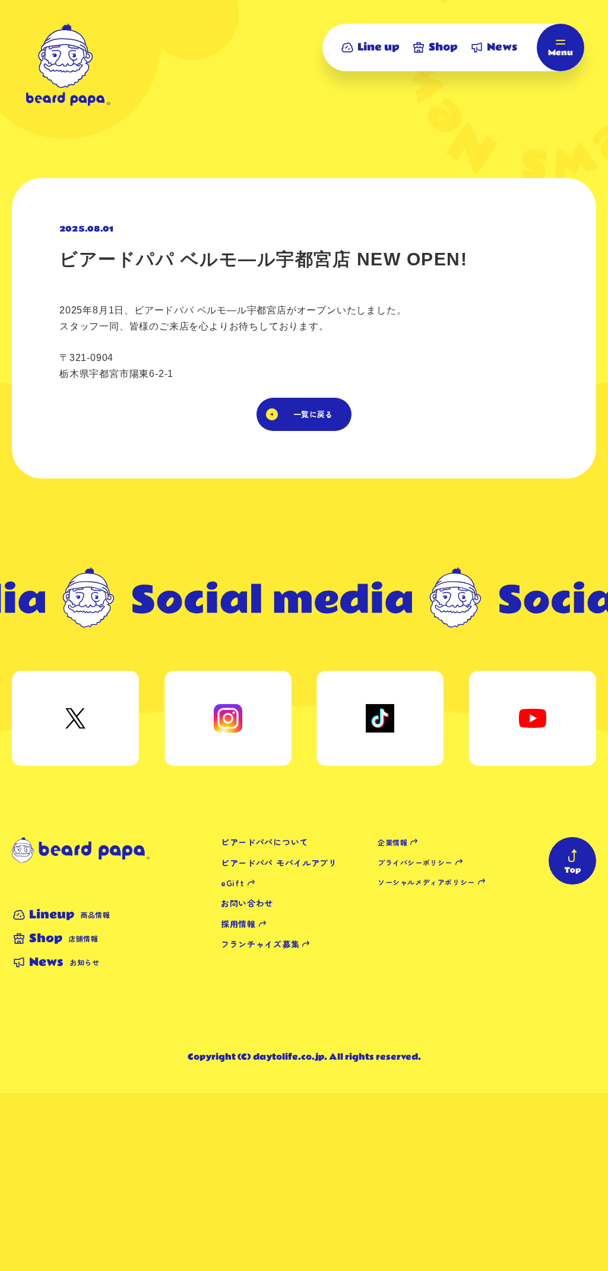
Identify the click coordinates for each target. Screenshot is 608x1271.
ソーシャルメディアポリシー (426, 882)
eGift (233, 883)
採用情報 (238, 924)
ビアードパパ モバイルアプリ (279, 863)
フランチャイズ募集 (260, 944)
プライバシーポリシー (415, 862)
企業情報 (392, 842)
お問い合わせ (247, 903)
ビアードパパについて (264, 842)
